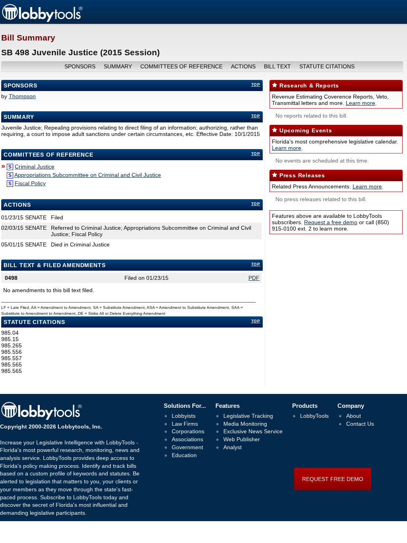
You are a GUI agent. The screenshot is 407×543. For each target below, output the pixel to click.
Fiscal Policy (30, 183)
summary (118, 66)
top (255, 84)
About (353, 416)
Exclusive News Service (253, 431)
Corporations (188, 431)
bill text (277, 66)
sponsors (79, 66)
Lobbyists (184, 416)
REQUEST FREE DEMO (332, 479)
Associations (187, 439)
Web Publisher (241, 439)
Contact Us (360, 424)
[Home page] (42, 20)
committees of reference (181, 66)
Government (187, 447)
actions (243, 66)
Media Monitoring (245, 424)
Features (227, 405)
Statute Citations (327, 66)
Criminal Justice (34, 166)
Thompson (22, 96)
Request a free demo (330, 222)
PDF (254, 278)
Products (305, 405)
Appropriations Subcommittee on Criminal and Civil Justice (87, 175)
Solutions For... (185, 405)
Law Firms (185, 424)
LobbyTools (314, 416)
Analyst (232, 447)
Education (184, 455)
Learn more (360, 103)
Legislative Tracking (248, 416)
